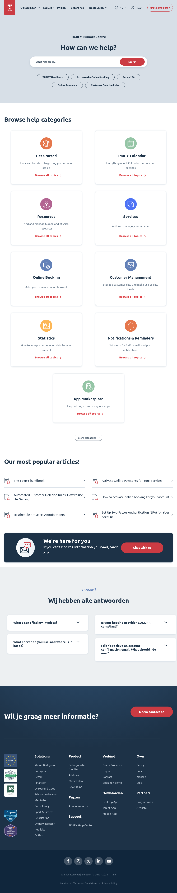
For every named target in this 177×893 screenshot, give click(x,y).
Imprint (64, 883)
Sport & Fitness (44, 811)
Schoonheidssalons (46, 794)
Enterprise (77, 7)
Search (132, 61)
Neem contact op (152, 712)
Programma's (145, 801)
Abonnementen (78, 806)
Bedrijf (141, 765)
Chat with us (142, 547)
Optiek (39, 835)
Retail (38, 776)
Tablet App (109, 807)
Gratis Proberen (112, 765)
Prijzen (61, 7)
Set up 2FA (129, 77)
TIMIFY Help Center (81, 825)
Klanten (141, 776)
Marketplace (76, 780)
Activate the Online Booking (93, 77)
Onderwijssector (45, 823)
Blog (139, 782)
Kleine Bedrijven (45, 765)
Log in (106, 770)
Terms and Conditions (85, 883)
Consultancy (42, 806)
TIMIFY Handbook (53, 77)
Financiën (40, 782)
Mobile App (110, 813)
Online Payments (67, 85)
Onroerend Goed (45, 788)
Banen (140, 770)
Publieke (40, 829)
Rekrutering (42, 817)
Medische (40, 800)
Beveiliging (75, 786)
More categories (87, 437)
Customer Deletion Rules (105, 85)
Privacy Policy (109, 883)
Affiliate (142, 807)
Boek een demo (112, 782)
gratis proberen (160, 7)
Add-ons (74, 775)
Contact (107, 776)
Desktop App (110, 801)
